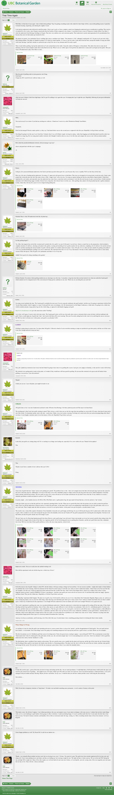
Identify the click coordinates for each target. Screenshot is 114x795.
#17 (110, 562)
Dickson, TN (10, 43)
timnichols (6, 447)
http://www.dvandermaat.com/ (24, 310)
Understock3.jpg (84, 55)
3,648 (11, 159)
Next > (13, 20)
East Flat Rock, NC (9, 459)
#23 (110, 728)
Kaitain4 (18, 17)
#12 (110, 375)
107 (12, 681)
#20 (110, 663)
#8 (110, 273)
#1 (110, 69)
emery (4, 152)
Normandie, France (9, 164)
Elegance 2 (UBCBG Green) (8, 787)
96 (12, 454)
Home (106, 787)
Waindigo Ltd (22, 793)
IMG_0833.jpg (30, 336)
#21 (110, 684)
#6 (110, 212)
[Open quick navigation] (111, 12)
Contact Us (98, 787)
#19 (110, 620)
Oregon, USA (10, 684)
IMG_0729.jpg (84, 188)
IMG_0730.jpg (30, 199)
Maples (10, 17)
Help (103, 787)
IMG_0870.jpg (84, 528)
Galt (4, 677)
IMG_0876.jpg (57, 651)
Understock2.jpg (57, 55)
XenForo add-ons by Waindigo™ (9, 793)
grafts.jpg (29, 261)
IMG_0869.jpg (57, 528)
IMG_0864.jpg (57, 538)
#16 (110, 482)
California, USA (9, 295)
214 (12, 110)
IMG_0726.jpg (30, 188)
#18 (110, 582)
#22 (110, 707)
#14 (110, 433)
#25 (110, 772)
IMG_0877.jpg (84, 651)
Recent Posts (6, 8)
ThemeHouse (22, 790)
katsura (5, 84)
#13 (110, 399)
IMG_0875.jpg (30, 651)
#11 (110, 348)
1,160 (11, 40)
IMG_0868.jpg (30, 549)
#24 (110, 752)
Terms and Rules (108, 789)
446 (12, 89)
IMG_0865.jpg (84, 538)
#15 (110, 458)
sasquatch (5, 107)
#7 (110, 236)
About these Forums (107, 4)
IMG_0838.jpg (30, 421)
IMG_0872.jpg (30, 538)
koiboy (5, 288)
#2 (110, 93)
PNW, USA (10, 113)
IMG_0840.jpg (57, 421)
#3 (110, 113)
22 (12, 291)
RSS (111, 787)
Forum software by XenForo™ (14, 789)
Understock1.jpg (30, 55)
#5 (110, 163)
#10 (110, 320)
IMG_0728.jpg (57, 188)
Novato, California (9, 93)
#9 (110, 295)
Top (109, 787)
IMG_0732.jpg (30, 222)
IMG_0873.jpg (57, 549)
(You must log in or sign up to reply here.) (103, 775)
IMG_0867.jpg (30, 528)
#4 (110, 138)
